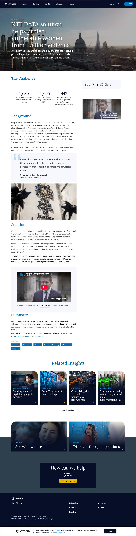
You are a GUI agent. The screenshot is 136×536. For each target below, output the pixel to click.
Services (72, 507)
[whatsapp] (110, 84)
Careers (71, 4)
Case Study (15, 345)
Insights (72, 512)
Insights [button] (48, 4)
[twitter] (106, 84)
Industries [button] (23, 4)
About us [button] (59, 4)
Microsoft (38, 345)
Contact (129, 4)
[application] (68, 531)
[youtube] (21, 503)
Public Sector (27, 345)
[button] (119, 3)
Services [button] (36, 4)
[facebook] (97, 84)
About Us (102, 503)
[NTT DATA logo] (8, 4)
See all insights (68, 410)
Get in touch (67, 481)
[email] (93, 84)
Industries (73, 503)
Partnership (15, 349)
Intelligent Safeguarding (51, 345)
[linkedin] (101, 84)
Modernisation (66, 345)
